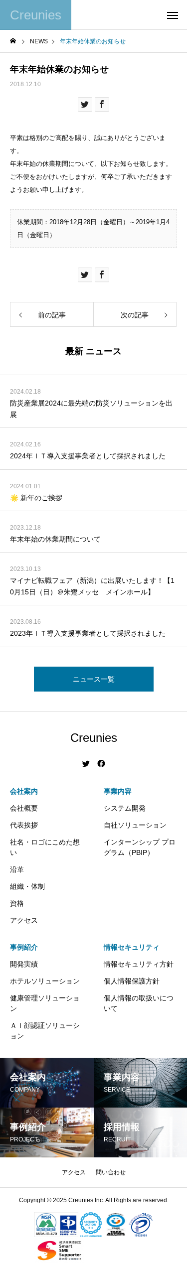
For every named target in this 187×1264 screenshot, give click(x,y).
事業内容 (118, 791)
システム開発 (125, 808)
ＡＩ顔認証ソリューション (45, 1030)
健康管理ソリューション (45, 1003)
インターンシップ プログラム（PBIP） (140, 847)
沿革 (17, 869)
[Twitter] (86, 764)
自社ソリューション (135, 825)
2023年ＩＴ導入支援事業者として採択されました (88, 633)
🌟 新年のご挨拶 (36, 498)
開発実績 (24, 964)
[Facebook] (101, 764)
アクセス (24, 920)
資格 (17, 903)
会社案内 (24, 791)
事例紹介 (24, 947)
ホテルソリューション (45, 981)
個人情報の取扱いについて (139, 1003)
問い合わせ (111, 1172)
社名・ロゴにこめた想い (45, 847)
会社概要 (24, 808)
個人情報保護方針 (132, 981)
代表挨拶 (24, 825)
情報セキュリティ (132, 947)
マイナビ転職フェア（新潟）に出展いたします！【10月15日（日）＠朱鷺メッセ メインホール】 (92, 585)
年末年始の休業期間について (55, 539)
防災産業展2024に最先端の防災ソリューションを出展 (91, 408)
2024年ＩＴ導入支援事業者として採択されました (88, 456)
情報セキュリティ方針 (139, 964)
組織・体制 (27, 886)
